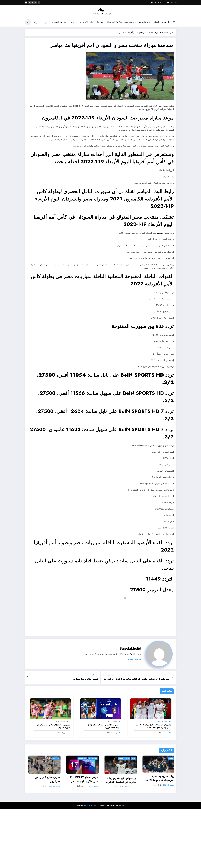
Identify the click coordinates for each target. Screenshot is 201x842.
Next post (94, 675)
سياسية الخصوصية (58, 22)
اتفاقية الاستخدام (87, 22)
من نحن (43, 22)
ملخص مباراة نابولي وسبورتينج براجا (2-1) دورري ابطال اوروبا (104, 726)
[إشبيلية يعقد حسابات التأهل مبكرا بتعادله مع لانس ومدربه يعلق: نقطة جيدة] (150, 708)
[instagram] (29, 2)
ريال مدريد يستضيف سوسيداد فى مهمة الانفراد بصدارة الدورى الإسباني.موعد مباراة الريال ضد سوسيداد (119, 778)
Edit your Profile (128, 654)
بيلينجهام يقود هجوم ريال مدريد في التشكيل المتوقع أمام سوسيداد (82, 780)
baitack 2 (165, 722)
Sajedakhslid (130, 648)
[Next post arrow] (28, 677)
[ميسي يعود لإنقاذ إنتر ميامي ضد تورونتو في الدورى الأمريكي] (50, 708)
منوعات (81, 758)
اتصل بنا (100, 22)
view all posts (134, 660)
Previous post (108, 675)
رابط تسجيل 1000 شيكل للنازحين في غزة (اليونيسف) (158, 782)
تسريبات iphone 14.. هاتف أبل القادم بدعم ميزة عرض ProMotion (136, 679)
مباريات (88, 758)
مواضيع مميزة (43, 758)
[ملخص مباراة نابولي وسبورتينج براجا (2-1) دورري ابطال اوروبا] (100, 708)
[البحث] (35, 22)
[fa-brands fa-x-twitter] (35, 2)
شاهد (94, 758)
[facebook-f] (39, 2)
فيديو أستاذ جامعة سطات (85, 679)
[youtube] (26, 2)
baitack (156, 22)
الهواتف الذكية (53, 758)
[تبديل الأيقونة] (174, 22)
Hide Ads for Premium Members (121, 22)
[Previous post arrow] (173, 677)
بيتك (101, 9)
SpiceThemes (87, 807)
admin (158, 788)
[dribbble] (32, 2)
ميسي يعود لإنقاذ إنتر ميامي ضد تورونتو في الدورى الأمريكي (53, 726)
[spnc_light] (28, 22)
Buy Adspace (144, 22)
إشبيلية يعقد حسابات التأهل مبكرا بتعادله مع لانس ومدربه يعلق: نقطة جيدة (153, 726)
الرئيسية (165, 22)
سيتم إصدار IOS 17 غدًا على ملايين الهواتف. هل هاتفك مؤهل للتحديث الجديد (45, 779)
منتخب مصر (157, 233)
